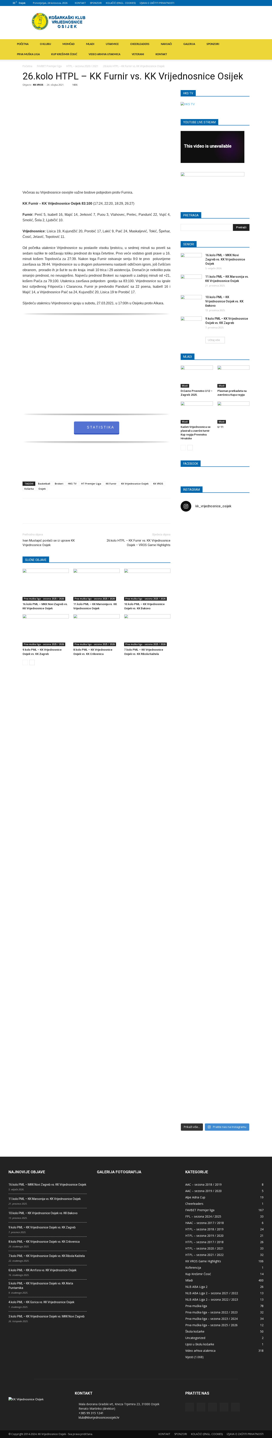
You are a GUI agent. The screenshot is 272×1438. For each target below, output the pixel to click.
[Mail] (246, 3)
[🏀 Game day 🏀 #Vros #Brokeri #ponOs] (238, 526)
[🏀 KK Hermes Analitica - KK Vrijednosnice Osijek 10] (192, 1084)
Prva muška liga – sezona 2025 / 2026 (211, 1325)
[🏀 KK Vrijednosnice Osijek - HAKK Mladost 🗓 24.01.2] (215, 541)
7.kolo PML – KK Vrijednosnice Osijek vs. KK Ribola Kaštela (46, 1256)
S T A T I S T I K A (100, 427)
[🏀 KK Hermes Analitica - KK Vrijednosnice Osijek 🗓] (215, 1091)
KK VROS (158, 483)
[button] (258, 45)
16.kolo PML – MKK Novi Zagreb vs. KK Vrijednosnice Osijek (225, 259)
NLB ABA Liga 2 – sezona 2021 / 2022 (211, 1293)
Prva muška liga (196, 1306)
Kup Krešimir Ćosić (198, 1274)
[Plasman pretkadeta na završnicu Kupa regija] (233, 376)
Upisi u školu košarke (199, 1344)
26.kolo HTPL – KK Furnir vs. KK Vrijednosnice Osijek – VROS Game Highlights (138, 543)
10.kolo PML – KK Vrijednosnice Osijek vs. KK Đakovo (224, 301)
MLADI (90, 44)
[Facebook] (232, 3)
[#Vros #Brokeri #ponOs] (215, 676)
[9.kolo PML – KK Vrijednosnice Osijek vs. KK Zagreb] (46, 630)
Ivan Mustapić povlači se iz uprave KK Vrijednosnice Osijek (49, 543)
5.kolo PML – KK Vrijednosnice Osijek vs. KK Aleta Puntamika (40, 1286)
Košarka (29, 488)
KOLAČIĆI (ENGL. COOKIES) (121, 2)
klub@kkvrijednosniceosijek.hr (99, 1417)
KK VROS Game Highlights (203, 1261)
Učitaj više (214, 340)
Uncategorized (195, 1338)
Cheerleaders (194, 1204)
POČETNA (22, 44)
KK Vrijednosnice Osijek (135, 483)
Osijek (42, 488)
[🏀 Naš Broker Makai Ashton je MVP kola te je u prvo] (192, 901)
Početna (27, 66)
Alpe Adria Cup (195, 1197)
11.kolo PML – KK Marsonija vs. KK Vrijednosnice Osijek (44, 1199)
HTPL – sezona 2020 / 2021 (82, 66)
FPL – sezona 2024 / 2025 (203, 1216)
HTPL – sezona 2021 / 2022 (204, 1255)
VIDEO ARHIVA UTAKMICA (104, 54)
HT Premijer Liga (91, 483)
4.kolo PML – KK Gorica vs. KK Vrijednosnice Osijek (41, 1302)
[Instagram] (239, 3)
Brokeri (59, 483)
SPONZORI (96, 2)
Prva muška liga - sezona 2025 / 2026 (44, 598)
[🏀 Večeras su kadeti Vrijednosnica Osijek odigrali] (238, 946)
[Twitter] (253, 3)
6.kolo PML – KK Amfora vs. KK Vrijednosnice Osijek (42, 1270)
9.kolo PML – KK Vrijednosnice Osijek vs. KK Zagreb (42, 1227)
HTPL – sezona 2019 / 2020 (204, 1236)
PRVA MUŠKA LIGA (28, 54)
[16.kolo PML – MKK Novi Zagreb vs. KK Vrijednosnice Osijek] (46, 585)
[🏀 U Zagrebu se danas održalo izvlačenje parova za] (238, 750)
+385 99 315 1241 (91, 1413)
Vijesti (189, 1357)
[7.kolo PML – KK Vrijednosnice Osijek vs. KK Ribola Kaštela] (147, 630)
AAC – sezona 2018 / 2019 (203, 1184)
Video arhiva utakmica (200, 1351)
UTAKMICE (112, 44)
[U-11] (233, 412)
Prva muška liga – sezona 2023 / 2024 (211, 1319)
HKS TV (72, 483)
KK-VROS (38, 84)
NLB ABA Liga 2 (196, 1287)
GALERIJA (189, 44)
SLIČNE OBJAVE (36, 560)
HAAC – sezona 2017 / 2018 (204, 1223)
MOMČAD (68, 44)
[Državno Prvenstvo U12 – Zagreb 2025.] (197, 376)
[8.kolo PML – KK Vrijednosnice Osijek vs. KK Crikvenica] (96, 630)
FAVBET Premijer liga (49, 66)
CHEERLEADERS (139, 44)
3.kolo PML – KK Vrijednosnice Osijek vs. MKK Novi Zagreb (46, 1316)
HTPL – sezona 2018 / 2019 (204, 1229)
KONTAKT (80, 2)
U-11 (220, 427)
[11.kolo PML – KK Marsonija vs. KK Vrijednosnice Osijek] (96, 585)
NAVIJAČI (166, 44)
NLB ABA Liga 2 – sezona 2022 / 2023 (211, 1299)
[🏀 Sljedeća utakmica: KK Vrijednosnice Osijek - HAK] (192, 697)
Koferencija (193, 1267)
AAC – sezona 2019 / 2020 (203, 1191)
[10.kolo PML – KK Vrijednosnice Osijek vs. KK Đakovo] (147, 585)
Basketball (44, 483)
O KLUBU (45, 44)
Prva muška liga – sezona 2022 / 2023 (211, 1312)
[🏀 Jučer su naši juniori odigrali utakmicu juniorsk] (192, 593)
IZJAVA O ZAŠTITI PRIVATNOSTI (157, 2)
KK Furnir (111, 483)
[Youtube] (260, 3)
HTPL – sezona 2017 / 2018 (204, 1242)
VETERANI (138, 54)
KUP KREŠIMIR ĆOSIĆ (64, 54)
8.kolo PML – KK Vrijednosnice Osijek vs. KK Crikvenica (44, 1241)
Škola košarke (194, 1331)
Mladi (185, 385)
